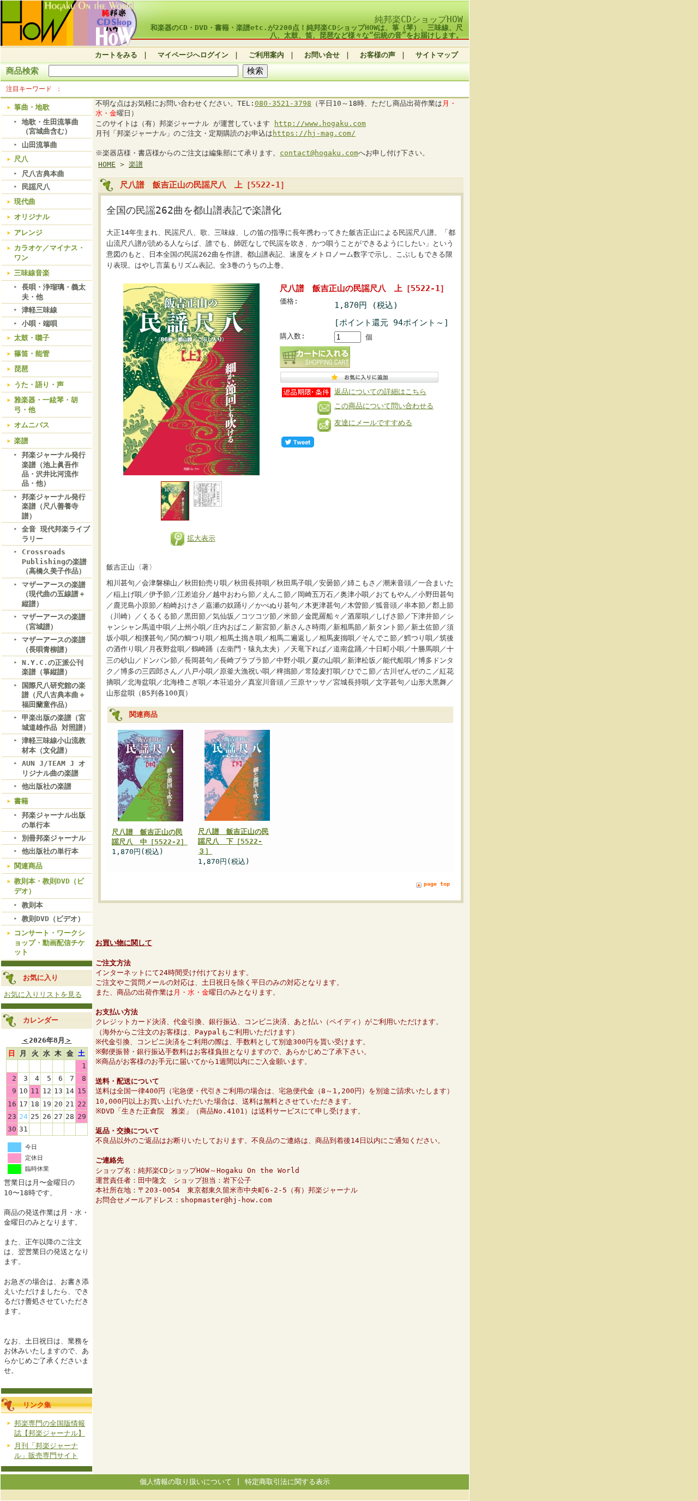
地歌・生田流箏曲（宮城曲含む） (50, 126)
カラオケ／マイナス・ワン (49, 252)
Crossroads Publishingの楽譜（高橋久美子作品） (54, 561)
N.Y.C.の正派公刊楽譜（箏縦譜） (52, 667)
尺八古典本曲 (43, 174)
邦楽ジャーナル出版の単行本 (54, 819)
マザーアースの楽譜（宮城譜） (54, 621)
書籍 (21, 801)
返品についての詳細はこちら (380, 392)
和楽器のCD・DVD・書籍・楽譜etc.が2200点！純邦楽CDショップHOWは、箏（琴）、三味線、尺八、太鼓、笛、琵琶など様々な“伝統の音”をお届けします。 (307, 31)
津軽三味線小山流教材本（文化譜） (54, 745)
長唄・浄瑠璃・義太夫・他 (54, 291)
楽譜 (21, 441)
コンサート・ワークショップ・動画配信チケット (49, 942)
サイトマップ (437, 55)
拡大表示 (201, 538)
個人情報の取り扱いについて (186, 1482)
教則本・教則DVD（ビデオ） (49, 885)
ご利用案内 (266, 55)
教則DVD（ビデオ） (53, 919)
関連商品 (28, 866)
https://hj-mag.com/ (314, 133)
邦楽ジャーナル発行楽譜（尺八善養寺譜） (54, 506)
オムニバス (32, 425)
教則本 (32, 905)
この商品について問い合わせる (384, 406)
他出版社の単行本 (50, 851)
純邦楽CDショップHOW (419, 19)
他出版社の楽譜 (46, 786)
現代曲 (24, 201)
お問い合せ (322, 55)
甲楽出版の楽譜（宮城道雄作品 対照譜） (56, 722)
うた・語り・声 (39, 384)
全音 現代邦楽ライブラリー (56, 533)
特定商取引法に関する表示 (287, 1482)
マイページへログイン (193, 55)
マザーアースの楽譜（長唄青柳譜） (54, 644)
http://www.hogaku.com (320, 123)
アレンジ (28, 232)
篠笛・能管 (32, 353)
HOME (107, 164)
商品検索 (22, 70)
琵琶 (21, 369)
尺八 (21, 159)
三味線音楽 (32, 273)
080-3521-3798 (283, 103)
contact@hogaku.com (319, 153)
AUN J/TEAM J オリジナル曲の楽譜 (54, 768)
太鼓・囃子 (32, 338)
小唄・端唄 (39, 323)
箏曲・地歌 (32, 107)
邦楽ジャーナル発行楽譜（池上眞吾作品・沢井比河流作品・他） (54, 469)
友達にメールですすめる (373, 423)
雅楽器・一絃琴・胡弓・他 (46, 404)
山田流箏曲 (39, 145)
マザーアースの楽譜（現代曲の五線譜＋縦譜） (54, 594)
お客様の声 (377, 55)
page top (437, 884)
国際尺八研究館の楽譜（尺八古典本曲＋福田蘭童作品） (54, 695)
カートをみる (116, 55)
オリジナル (32, 217)
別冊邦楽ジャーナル (54, 838)
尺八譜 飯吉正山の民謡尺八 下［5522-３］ (233, 841)
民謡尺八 (36, 187)
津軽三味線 (39, 310)
